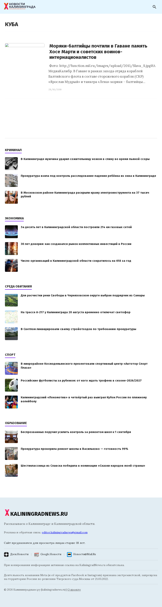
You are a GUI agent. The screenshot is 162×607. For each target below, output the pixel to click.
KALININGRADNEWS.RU (39, 514)
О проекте (74, 589)
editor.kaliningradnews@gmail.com (65, 532)
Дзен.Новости (19, 554)
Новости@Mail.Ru (84, 554)
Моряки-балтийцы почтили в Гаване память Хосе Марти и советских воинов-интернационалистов (98, 51)
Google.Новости (50, 554)
